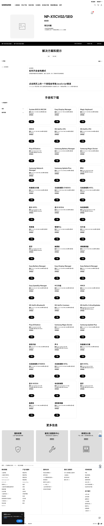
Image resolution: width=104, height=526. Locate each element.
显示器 (24, 498)
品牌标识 (87, 499)
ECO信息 (45, 484)
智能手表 (25, 477)
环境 (86, 472)
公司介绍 (87, 494)
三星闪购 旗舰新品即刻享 (8, 487)
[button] (64, 71)
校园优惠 (4, 489)
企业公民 (87, 482)
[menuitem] (17, 5)
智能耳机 (25, 479)
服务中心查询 (46, 482)
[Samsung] (6, 5)
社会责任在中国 (88, 487)
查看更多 (18, 439)
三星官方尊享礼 (5, 475)
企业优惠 (4, 491)
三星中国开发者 (47, 487)
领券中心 (4, 484)
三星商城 (4, 472)
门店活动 (4, 501)
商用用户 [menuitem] (99, 1)
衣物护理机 (25, 493)
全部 (49, 56)
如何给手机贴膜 (47, 489)
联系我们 (45, 479)
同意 (19, 521)
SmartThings (5, 477)
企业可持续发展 (89, 484)
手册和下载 (89, 43)
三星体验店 (4, 493)
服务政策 (46, 20)
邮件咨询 (45, 475)
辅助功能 (87, 477)
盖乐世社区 (66, 477)
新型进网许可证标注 (6, 498)
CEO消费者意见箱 (47, 477)
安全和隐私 (87, 475)
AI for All (4, 482)
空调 (24, 496)
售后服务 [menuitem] (93, 1)
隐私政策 (30, 523)
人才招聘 (87, 501)
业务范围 (87, 496)
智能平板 (25, 475)
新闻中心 (87, 506)
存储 (24, 501)
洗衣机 (24, 491)
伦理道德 (87, 508)
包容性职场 (87, 479)
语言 (3, 109)
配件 (24, 503)
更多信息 (99, 43)
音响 (24, 487)
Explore (3, 505)
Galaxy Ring (25, 482)
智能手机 (25, 472)
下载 (31, 121)
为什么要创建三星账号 (69, 472)
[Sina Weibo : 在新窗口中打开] (101, 524)
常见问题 (54, 56)
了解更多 (5, 517)
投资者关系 (88, 503)
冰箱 (24, 489)
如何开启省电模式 (49, 28)
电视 (24, 484)
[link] (92, 13)
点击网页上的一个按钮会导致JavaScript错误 (55, 29)
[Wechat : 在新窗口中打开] (98, 524)
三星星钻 (66, 475)
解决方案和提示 (78, 43)
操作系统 (4, 113)
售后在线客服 (46, 472)
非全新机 (4, 496)
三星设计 (87, 510)
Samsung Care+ (5, 479)
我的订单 (66, 479)
